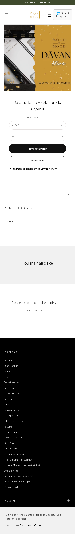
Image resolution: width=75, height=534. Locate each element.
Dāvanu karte (11, 487)
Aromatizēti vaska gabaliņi (18, 476)
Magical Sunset (12, 409)
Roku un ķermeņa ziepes (17, 481)
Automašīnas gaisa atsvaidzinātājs (23, 465)
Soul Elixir (9, 387)
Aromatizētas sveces (15, 453)
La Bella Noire (11, 393)
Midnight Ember (12, 415)
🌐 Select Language (62, 15)
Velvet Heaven (12, 382)
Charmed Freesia (13, 420)
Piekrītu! (34, 525)
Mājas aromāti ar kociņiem (18, 459)
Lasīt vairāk (14, 525)
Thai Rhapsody (12, 432)
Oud (6, 376)
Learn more (34, 310)
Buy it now (37, 160)
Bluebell (8, 426)
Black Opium (11, 365)
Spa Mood (9, 443)
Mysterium (10, 398)
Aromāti (8, 360)
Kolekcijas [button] (10, 351)
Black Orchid (11, 371)
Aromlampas (11, 470)
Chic (6, 404)
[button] (6, 15)
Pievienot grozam (37, 148)
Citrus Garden (12, 448)
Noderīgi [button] (9, 500)
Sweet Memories (13, 437)
